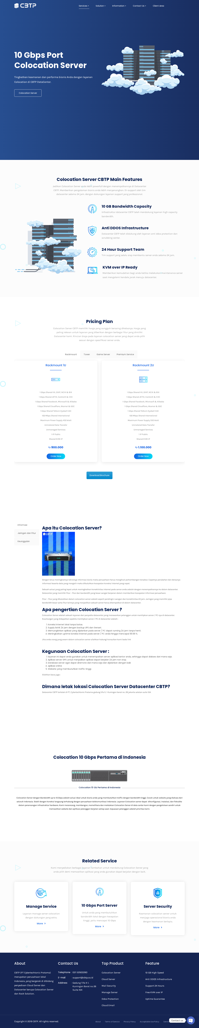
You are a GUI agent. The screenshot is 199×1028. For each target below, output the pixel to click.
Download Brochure (99, 475)
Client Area (158, 5)
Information (118, 5)
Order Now (56, 456)
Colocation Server (28, 93)
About (98, 1021)
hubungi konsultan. (140, 639)
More (40, 923)
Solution (100, 5)
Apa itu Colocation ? (70, 674)
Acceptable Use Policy (149, 1021)
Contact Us (138, 5)
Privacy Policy (130, 1021)
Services (83, 5)
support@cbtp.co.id (83, 977)
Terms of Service (112, 1021)
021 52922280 (80, 972)
